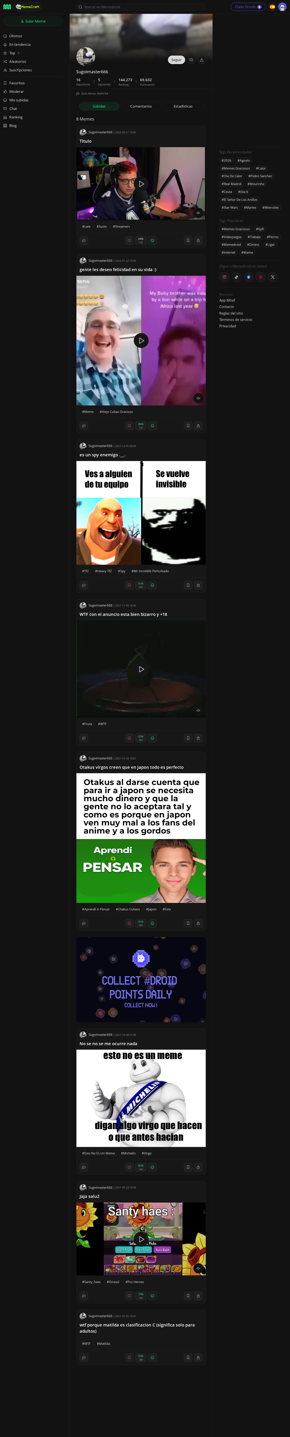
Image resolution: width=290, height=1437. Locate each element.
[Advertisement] (251, 80)
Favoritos (17, 82)
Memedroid (232, 244)
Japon (152, 909)
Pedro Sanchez (261, 176)
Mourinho (257, 184)
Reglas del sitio (231, 313)
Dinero (254, 244)
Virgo (148, 1153)
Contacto (226, 306)
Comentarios (141, 106)
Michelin (129, 1153)
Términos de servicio (235, 319)
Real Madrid (232, 184)
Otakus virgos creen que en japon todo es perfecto (132, 767)
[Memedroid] (7, 6)
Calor (262, 168)
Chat (13, 108)
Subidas (99, 106)
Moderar (16, 91)
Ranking (16, 117)
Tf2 (86, 571)
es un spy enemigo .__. (102, 455)
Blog (13, 125)
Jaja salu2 (89, 1196)
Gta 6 (244, 192)
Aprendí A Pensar (97, 909)
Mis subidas (18, 100)
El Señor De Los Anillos (240, 199)
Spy (122, 571)
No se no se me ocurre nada (108, 1043)
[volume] (198, 213)
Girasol (114, 1282)
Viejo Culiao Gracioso (117, 412)
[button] (201, 60)
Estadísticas (183, 106)
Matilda (104, 1343)
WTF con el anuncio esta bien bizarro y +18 (123, 614)
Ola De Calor (233, 176)
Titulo (86, 141)
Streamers (122, 226)
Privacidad (227, 326)
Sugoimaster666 (101, 132)
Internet (229, 252)
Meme (89, 412)
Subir (35, 21)
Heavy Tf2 (104, 571)
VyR (261, 229)
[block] (198, 240)
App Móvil (227, 300)
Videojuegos (233, 237)
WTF (103, 724)
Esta (168, 909)
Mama (248, 252)
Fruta (88, 724)
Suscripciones (20, 70)
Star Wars (231, 207)
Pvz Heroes (136, 1282)
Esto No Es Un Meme (99, 1153)
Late (87, 226)
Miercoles (272, 207)
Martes (251, 207)
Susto (103, 226)
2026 (227, 160)
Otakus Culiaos (129, 909)
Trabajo (255, 237)
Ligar (271, 244)
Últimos (15, 35)
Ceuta (228, 192)
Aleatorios (17, 61)
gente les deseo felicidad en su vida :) (118, 269)
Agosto (245, 160)
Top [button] (12, 52)
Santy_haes (92, 1282)
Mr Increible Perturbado (151, 571)
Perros (274, 237)
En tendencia (20, 44)
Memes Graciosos (237, 168)
